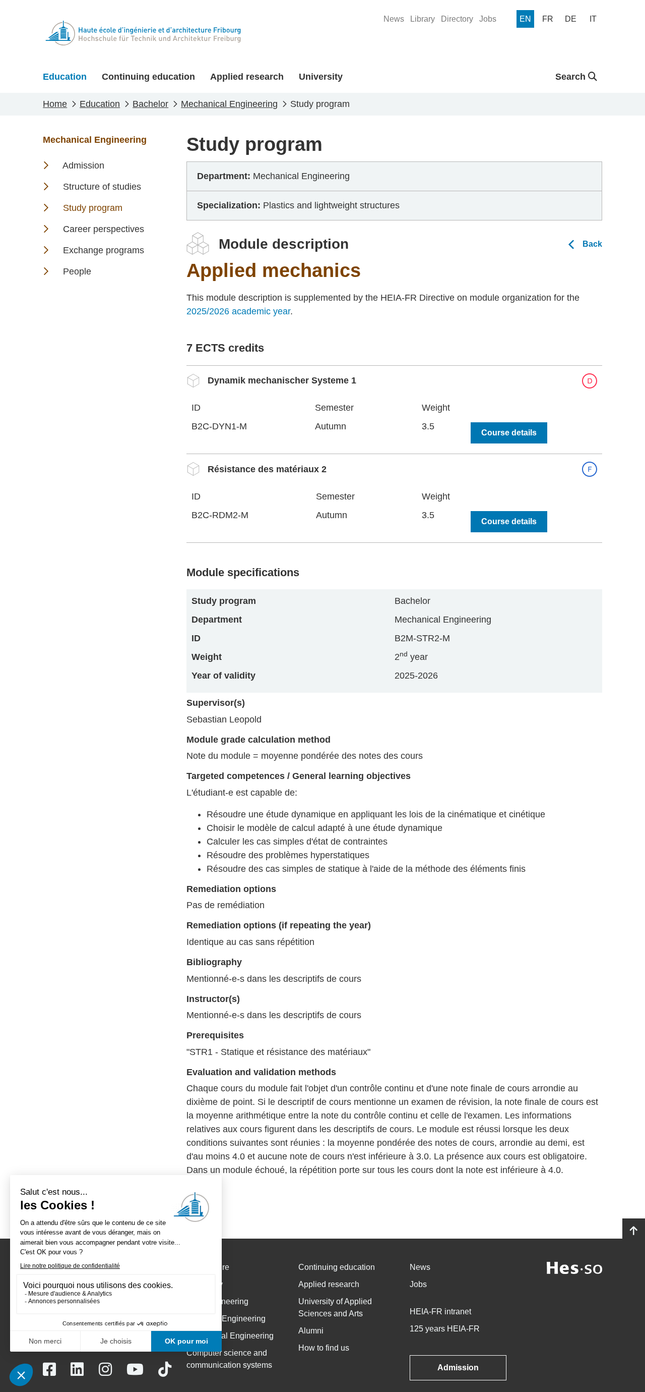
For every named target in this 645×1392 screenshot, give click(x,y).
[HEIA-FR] (143, 33)
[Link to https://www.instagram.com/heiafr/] (105, 1369)
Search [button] (571, 77)
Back (592, 244)
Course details (509, 432)
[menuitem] (393, 19)
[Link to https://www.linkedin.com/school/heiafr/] (77, 1369)
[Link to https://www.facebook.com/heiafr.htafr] (49, 1369)
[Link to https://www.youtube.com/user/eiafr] (135, 1369)
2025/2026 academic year (238, 311)
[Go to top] (633, 1231)
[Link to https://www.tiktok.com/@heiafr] (164, 1369)
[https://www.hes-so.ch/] (574, 1267)
